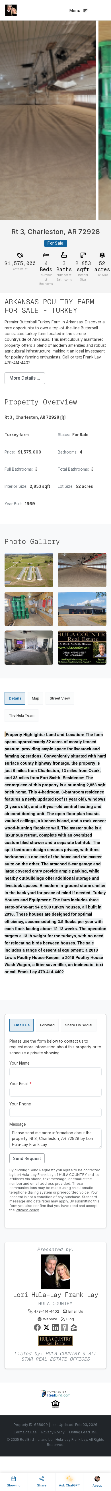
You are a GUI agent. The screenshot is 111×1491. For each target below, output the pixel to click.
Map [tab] (35, 698)
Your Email (20, 1083)
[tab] (21, 1025)
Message (17, 1124)
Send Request (27, 1158)
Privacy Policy (27, 1210)
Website (50, 1319)
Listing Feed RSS (83, 1432)
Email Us (75, 1311)
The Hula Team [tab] (21, 715)
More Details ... (24, 378)
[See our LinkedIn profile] (55, 1327)
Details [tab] (15, 698)
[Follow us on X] (46, 1327)
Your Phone (20, 1104)
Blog (70, 1319)
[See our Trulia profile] (64, 1327)
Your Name (19, 1063)
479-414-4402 (46, 1311)
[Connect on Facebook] (37, 1327)
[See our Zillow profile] (73, 1327)
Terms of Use (25, 1432)
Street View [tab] (60, 698)
